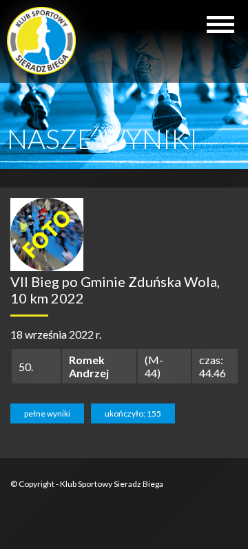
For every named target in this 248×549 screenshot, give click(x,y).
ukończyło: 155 (133, 413)
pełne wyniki (47, 413)
